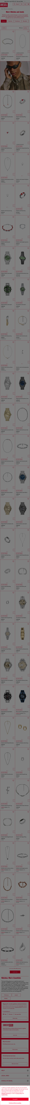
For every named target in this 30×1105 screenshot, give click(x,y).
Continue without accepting (15, 1103)
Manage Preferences (6, 1093)
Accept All (15, 1099)
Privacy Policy (19, 1093)
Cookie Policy (4, 1094)
